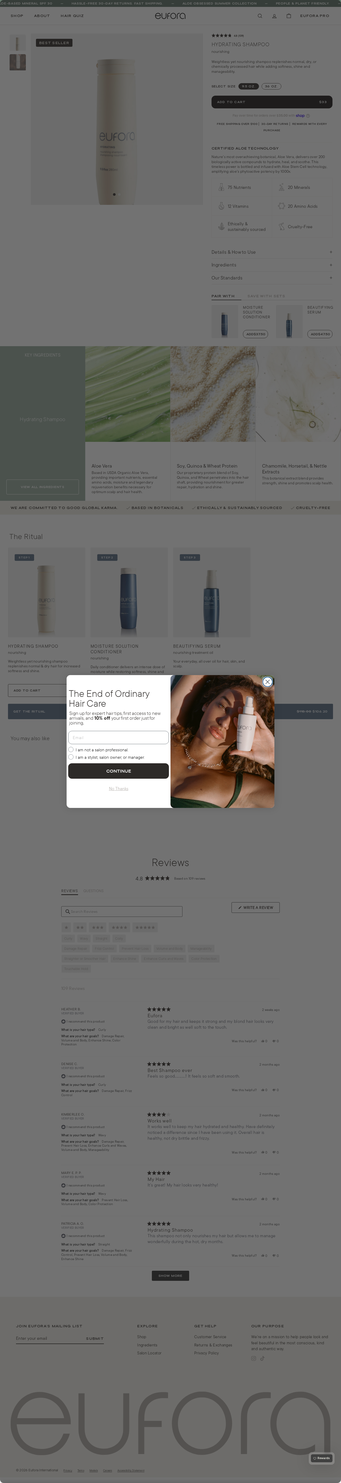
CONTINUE (118, 771)
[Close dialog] (267, 682)
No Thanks (118, 788)
